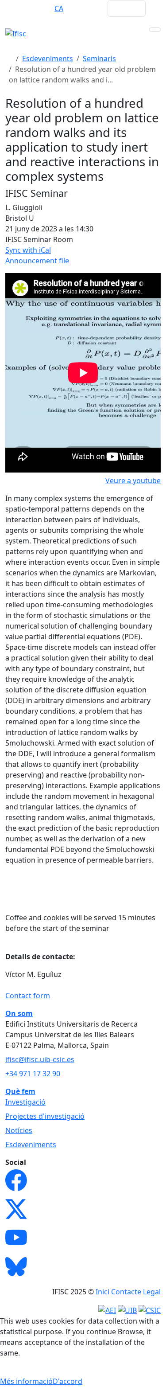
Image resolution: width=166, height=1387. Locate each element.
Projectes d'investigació (45, 1116)
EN (24, 8)
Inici (102, 1292)
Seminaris (99, 58)
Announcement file (37, 261)
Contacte (126, 1292)
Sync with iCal (28, 250)
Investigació (25, 1102)
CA (58, 8)
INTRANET (83, 8)
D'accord (67, 1381)
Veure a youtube (133, 480)
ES (42, 8)
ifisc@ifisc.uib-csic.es (39, 1059)
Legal (152, 1292)
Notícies (18, 1130)
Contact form (27, 995)
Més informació (26, 1381)
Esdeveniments (47, 58)
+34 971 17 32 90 (32, 1073)
